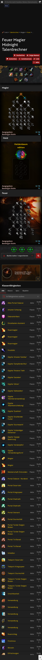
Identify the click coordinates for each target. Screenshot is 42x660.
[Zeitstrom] (21, 120)
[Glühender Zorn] (25, 222)
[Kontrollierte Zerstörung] (21, 218)
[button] (38, 255)
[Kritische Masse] (25, 214)
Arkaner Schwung (14, 310)
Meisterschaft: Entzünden (17, 472)
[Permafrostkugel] (9, 124)
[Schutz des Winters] (25, 102)
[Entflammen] (28, 222)
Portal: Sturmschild (15, 519)
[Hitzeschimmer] (9, 218)
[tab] (3, 290)
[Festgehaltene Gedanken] (13, 117)
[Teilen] (40, 2)
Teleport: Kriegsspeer (16, 566)
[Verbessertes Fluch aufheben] (25, 113)
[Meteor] (28, 211)
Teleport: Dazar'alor (15, 560)
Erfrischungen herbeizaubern (13, 654)
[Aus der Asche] (17, 229)
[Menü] (2, 2)
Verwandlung (13, 600)
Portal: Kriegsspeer (15, 492)
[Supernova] (21, 109)
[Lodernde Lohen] (28, 226)
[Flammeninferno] (17, 214)
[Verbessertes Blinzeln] (13, 113)
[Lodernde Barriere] (21, 94)
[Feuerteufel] (21, 203)
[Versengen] (13, 214)
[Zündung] (13, 207)
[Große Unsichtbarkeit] (28, 113)
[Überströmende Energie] (21, 113)
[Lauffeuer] (13, 226)
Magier (10, 458)
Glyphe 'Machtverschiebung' (16, 404)
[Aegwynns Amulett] (13, 120)
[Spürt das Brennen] (17, 233)
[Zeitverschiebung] (17, 98)
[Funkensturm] (32, 233)
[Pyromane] (32, 229)
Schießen (11, 553)
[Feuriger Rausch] (21, 229)
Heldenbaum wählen (21, 146)
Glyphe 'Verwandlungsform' (15, 451)
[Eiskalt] (13, 128)
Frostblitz (11, 350)
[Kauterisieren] (21, 211)
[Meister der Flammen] (9, 229)
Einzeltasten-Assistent (16, 323)
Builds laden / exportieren (17, 256)
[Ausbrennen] (9, 233)
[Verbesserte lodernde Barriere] (28, 128)
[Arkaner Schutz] (13, 105)
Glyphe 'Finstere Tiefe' (16, 370)
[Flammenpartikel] (25, 218)
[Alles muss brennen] (21, 233)
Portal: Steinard (14, 512)
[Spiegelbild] (28, 105)
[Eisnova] (13, 124)
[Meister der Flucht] (32, 117)
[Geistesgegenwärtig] (17, 109)
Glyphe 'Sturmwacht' (15, 425)
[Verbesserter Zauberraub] (9, 113)
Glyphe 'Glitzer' (13, 384)
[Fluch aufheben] (25, 109)
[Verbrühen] (17, 218)
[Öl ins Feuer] (28, 207)
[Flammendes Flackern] (13, 211)
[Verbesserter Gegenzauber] (17, 113)
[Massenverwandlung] (21, 124)
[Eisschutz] (9, 117)
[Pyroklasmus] (25, 233)
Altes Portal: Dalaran (15, 303)
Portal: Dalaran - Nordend (18, 479)
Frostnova (11, 641)
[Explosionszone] (32, 218)
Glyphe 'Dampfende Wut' (17, 364)
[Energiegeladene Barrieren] (25, 124)
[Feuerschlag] (17, 203)
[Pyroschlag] (21, 199)
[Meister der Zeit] (17, 102)
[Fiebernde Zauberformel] (21, 226)
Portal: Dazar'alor (14, 485)
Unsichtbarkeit (13, 594)
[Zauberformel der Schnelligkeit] (28, 117)
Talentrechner (14, 32)
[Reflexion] (21, 128)
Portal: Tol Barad (14, 539)
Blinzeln (11, 648)
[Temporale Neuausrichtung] (13, 102)
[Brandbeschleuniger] (25, 229)
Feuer (29, 32)
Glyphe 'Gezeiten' (14, 377)
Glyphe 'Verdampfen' (16, 445)
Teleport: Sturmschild (16, 573)
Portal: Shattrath (14, 499)
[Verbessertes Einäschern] (32, 109)
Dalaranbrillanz (14, 316)
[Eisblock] (25, 98)
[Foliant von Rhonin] (17, 117)
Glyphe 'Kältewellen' (15, 391)
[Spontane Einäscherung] (21, 222)
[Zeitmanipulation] (17, 124)
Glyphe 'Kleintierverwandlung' (16, 397)
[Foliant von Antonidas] (25, 117)
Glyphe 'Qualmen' (14, 411)
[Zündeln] (21, 214)
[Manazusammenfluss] (25, 120)
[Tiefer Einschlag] (28, 214)
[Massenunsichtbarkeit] (28, 124)
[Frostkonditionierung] (28, 102)
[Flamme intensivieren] (17, 222)
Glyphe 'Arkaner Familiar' (17, 357)
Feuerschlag (12, 634)
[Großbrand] (13, 222)
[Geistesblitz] (17, 120)
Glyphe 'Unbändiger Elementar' (15, 431)
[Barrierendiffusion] (32, 124)
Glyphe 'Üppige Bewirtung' (13, 438)
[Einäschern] (21, 207)
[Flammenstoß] (25, 203)
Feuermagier (13, 330)
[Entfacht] (21, 237)
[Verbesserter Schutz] (21, 117)
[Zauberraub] (9, 109)
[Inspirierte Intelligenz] (21, 105)
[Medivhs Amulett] (28, 120)
